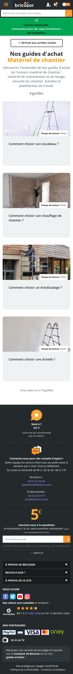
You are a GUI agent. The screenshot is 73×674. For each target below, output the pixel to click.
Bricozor (24, 4)
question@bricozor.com (36, 484)
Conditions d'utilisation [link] (53, 669)
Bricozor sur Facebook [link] (5, 596)
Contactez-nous (19, 458)
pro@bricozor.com (36, 499)
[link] (55, 5)
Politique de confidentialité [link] (24, 669)
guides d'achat (15, 657)
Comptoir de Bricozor (27, 653)
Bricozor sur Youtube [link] (20, 596)
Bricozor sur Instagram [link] (27, 596)
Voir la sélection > (36, 32)
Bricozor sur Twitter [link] (13, 596)
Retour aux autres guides (38, 43)
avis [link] (33, 613)
